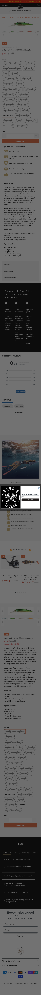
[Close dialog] (39, 488)
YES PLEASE (30, 499)
